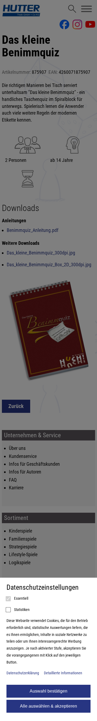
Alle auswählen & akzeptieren (48, 706)
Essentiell (20, 598)
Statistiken (21, 609)
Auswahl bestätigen (48, 691)
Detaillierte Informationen (63, 673)
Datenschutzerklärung (22, 673)
